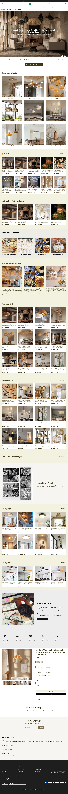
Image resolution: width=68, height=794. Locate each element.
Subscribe (41, 727)
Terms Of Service (4, 773)
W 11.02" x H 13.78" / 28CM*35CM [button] (43, 669)
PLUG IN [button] (46, 682)
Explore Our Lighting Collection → (34, 64)
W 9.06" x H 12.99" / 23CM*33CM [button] (43, 667)
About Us (3, 767)
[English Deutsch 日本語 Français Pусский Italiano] (5, 783)
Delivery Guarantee (21, 769)
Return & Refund (20, 771)
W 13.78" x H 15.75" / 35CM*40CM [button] (43, 672)
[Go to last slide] (61, 233)
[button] (2, 4)
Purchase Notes (37, 771)
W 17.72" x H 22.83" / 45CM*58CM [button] (43, 675)
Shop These (30, 37)
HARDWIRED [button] (39, 682)
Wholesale (36, 773)
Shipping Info (20, 767)
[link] (16, 7)
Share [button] (39, 699)
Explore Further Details (42, 618)
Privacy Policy (4, 771)
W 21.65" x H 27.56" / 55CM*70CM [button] (43, 677)
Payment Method (21, 773)
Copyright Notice (4, 769)
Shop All (38, 37)
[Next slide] (65, 233)
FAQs (19, 776)
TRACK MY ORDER (38, 769)
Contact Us (36, 767)
